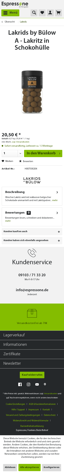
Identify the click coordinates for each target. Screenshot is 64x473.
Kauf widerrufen (32, 375)
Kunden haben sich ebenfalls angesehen (26, 240)
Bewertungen (15, 212)
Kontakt (46, 410)
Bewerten (28, 161)
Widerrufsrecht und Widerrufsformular (30, 421)
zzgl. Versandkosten (20, 142)
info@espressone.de (32, 290)
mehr (55, 200)
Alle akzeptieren (29, 467)
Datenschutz (50, 415)
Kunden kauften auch (15, 231)
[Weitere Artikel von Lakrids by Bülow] (32, 180)
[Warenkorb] (58, 12)
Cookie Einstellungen (15, 404)
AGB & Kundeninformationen (42, 404)
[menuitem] (9, 12)
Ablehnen (10, 467)
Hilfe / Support (18, 410)
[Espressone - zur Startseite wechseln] (15, 5)
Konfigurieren (51, 467)
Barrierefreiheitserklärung (32, 426)
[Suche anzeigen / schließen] (34, 12)
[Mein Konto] (50, 12)
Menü (14, 12)
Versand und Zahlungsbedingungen (23, 415)
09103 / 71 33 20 (32, 275)
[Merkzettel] (42, 12)
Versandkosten (50, 394)
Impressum (34, 410)
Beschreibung (15, 192)
